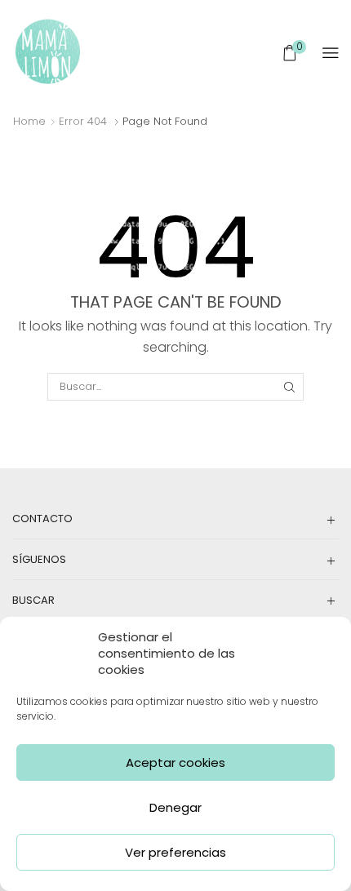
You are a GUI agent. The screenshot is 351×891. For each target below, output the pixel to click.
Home (29, 121)
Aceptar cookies (175, 762)
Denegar (175, 807)
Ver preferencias (175, 852)
